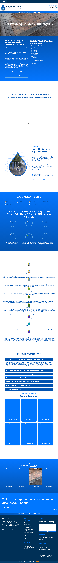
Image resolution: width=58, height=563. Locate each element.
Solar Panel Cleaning (28, 532)
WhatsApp (28, 101)
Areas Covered (16, 75)
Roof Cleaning (27, 530)
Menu (4, 1)
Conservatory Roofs (28, 529)
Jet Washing (26, 527)
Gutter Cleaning (27, 526)
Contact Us (6, 507)
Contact (25, 535)
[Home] (10, 7)
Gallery (25, 534)
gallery (33, 465)
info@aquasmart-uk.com (45, 549)
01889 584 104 (43, 546)
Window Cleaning (27, 524)
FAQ (25, 538)
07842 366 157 (43, 547)
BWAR (37, 561)
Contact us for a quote (16, 71)
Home (25, 522)
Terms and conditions (28, 537)
